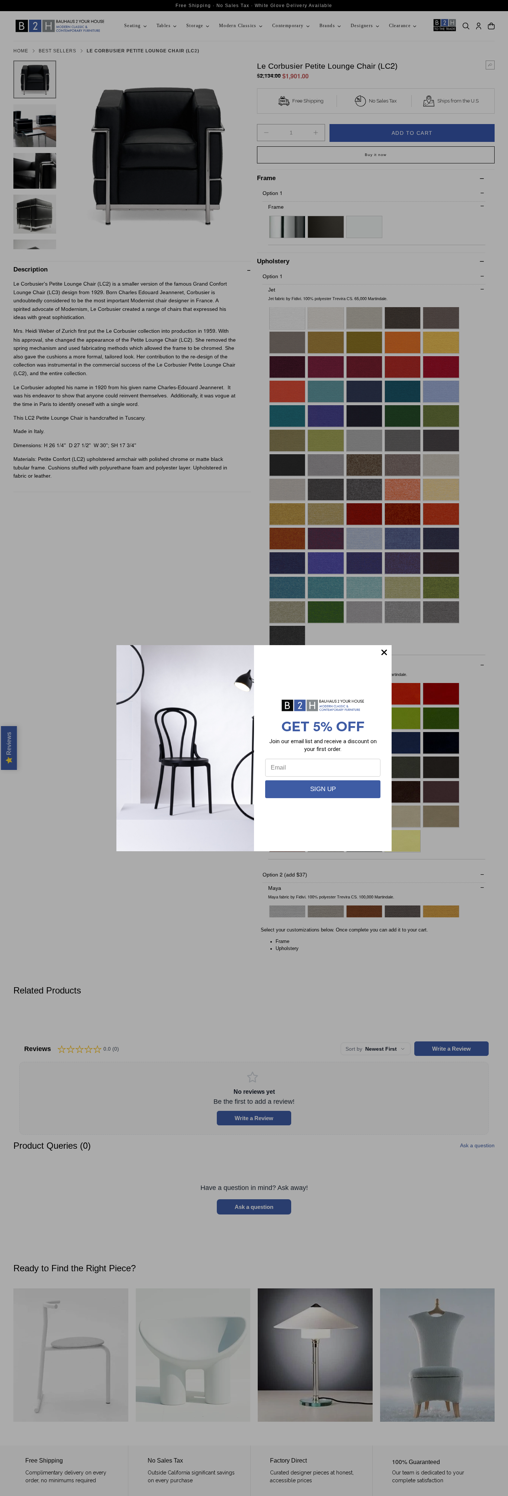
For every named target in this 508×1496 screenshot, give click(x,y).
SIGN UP (323, 789)
